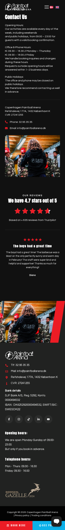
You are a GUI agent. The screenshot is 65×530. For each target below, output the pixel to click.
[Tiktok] (29, 419)
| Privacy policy (21, 515)
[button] (47, 7)
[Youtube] (48, 419)
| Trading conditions (40, 515)
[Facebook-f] (9, 419)
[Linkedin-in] (38, 419)
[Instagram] (19, 419)
